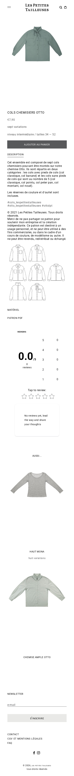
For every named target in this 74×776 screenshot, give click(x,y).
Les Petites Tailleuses (41, 765)
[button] (61, 8)
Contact (13, 734)
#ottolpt (47, 205)
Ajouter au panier (37, 144)
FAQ (9, 742)
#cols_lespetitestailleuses (24, 202)
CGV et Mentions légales (24, 738)
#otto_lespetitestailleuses (24, 205)
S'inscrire (37, 718)
